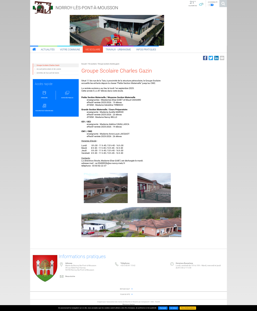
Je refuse (173, 308)
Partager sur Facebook (205, 58)
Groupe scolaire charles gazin (108, 64)
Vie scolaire (92, 64)
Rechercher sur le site (223, 3)
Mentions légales (128, 304)
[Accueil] (34, 49)
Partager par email (222, 58)
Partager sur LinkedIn (216, 58)
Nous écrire (70, 276)
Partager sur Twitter (211, 58)
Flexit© (157, 302)
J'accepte (162, 308)
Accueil (84, 64)
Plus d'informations (188, 308)
